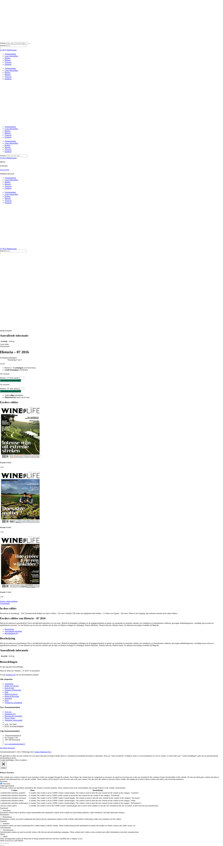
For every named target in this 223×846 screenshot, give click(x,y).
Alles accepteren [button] (21, 760)
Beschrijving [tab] (9, 629)
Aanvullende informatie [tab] (13, 631)
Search (2, 46)
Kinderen (8, 64)
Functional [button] (4, 808)
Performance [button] (4, 815)
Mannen (8, 60)
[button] (6, 331)
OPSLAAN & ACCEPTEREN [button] (11, 841)
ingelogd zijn (11, 675)
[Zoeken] (29, 43)
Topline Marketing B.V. (43, 752)
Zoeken (3, 43)
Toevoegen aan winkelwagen (10, 380)
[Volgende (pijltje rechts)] (3, 845)
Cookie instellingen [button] (7, 760)
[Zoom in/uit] (1, 843)
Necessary (6, 784)
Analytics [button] (3, 821)
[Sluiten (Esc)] (8, 843)
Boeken (7, 58)
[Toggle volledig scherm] (3, 843)
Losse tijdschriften (11, 56)
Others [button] (2, 834)
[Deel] (6, 843)
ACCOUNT (4, 170)
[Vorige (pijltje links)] (1, 845)
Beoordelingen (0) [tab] (11, 633)
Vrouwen (8, 62)
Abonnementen (10, 54)
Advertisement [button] (5, 828)
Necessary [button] (4, 781)
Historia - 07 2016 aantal (9, 378)
